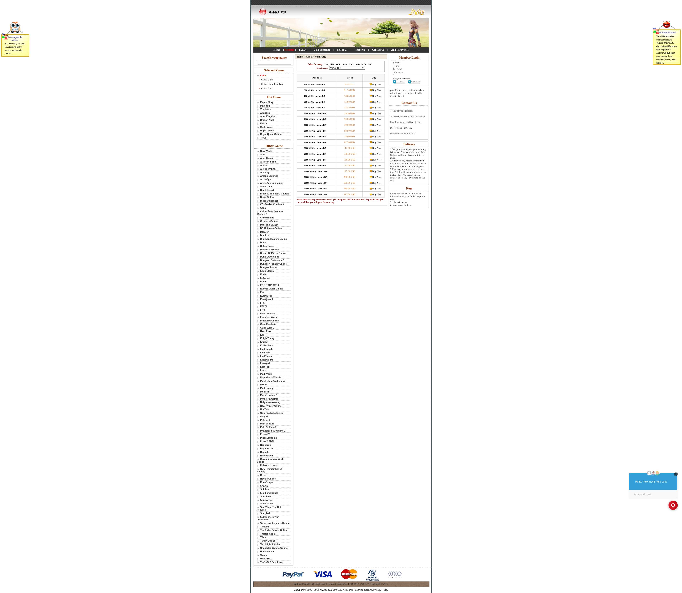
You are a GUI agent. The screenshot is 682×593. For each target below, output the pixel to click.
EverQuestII (266, 299)
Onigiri (264, 416)
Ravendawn (266, 455)
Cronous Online (269, 221)
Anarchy (264, 172)
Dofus (263, 242)
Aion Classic (267, 158)
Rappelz (264, 452)
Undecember (267, 551)
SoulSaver (266, 496)
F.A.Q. (302, 49)
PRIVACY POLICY (359, 584)
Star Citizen (266, 503)
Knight (263, 342)
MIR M (263, 384)
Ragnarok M (266, 448)
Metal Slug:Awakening (272, 381)
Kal (262, 335)
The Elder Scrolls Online (273, 530)
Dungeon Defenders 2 (272, 260)
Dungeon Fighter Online (273, 263)
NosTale (264, 409)
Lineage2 (265, 363)
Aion (262, 154)
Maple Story (266, 102)
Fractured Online (269, 320)
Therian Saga (267, 533)
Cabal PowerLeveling (272, 84)
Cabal (263, 208)
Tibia (263, 537)
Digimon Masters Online (273, 239)
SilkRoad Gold (318, 584)
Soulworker (266, 500)
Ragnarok (265, 445)
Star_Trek (265, 513)
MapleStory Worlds (270, 377)
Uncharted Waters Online (274, 548)
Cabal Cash (267, 88)
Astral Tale (266, 186)
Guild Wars (266, 127)
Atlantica (265, 113)
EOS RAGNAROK (269, 285)
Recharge (289, 49)
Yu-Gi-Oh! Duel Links (271, 562)
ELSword (265, 278)
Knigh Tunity (267, 338)
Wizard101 (266, 558)
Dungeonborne (268, 267)
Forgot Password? (401, 78)
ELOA (263, 274)
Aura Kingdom (268, 116)
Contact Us (378, 49)
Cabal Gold (267, 79)
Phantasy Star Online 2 (272, 430)
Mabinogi (265, 105)
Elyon (263, 281)
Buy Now (376, 84)
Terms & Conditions (337, 584)
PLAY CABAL (267, 441)
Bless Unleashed (269, 200)
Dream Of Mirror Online (273, 253)
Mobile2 (264, 391)
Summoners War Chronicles (268, 518)
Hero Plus (265, 331)
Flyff (262, 310)
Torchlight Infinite (270, 544)
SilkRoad (265, 489)
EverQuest (266, 295)
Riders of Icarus (269, 465)
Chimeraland (267, 217)
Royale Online (268, 478)
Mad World (266, 374)
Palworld (265, 420)
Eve (262, 292)
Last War (265, 352)
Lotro (263, 370)
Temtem (264, 526)
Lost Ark (264, 366)
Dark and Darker (269, 224)
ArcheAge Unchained (271, 183)
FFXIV (263, 306)
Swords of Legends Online (274, 523)
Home (277, 49)
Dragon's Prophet (269, 249)
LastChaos (266, 356)
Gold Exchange (322, 49)
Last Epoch (266, 349)
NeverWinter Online (271, 406)
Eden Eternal (267, 271)
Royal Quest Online (271, 134)
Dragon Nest (267, 120)
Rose (263, 475)
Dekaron (264, 232)
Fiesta (263, 123)
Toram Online (267, 541)
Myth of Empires (269, 398)
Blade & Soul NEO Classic (274, 193)
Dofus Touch (267, 246)
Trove (263, 137)
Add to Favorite (399, 49)
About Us (360, 49)
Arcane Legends (269, 176)
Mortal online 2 (268, 395)
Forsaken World (269, 317)
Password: (398, 69)
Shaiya (264, 485)
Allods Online (267, 168)
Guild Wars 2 (267, 327)
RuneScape (266, 482)
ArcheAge (265, 179)
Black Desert (267, 190)
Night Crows (267, 130)
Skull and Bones (269, 493)
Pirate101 (265, 434)
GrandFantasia (268, 324)
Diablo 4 (264, 235)
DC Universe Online (271, 228)
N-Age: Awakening (270, 402)
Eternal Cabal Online (271, 288)
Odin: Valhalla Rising (271, 413)
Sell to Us (342, 49)
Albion (263, 165)
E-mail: (396, 62)
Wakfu (263, 555)
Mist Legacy (266, 388)
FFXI (262, 303)
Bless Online (267, 197)
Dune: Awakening (269, 256)
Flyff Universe (267, 313)
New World (266, 151)
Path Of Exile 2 (268, 427)
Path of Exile (267, 423)
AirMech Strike (268, 161)
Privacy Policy (380, 590)
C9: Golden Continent (272, 204)
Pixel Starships (268, 438)
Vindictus (265, 109)
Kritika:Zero (266, 345)
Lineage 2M (266, 359)
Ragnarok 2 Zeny (379, 584)
